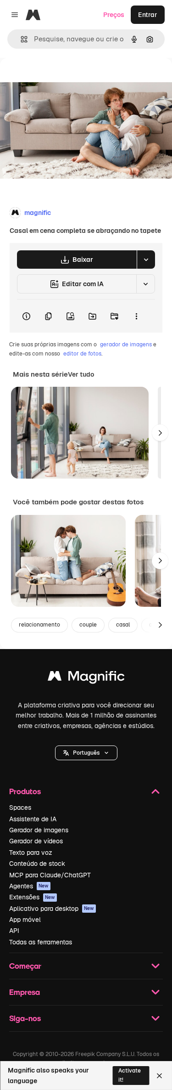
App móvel (25, 919)
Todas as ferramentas (40, 942)
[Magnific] (86, 678)
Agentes (29, 886)
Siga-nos (25, 1018)
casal (123, 624)
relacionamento (39, 624)
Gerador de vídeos (36, 841)
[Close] (159, 1075)
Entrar (147, 15)
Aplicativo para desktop (51, 908)
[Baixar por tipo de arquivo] (146, 259)
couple (88, 624)
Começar (25, 966)
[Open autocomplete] (20, 39)
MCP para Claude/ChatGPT (50, 875)
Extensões (32, 897)
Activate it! (129, 1075)
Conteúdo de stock (37, 863)
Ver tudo (81, 374)
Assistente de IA (32, 819)
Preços (113, 15)
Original (59, 78)
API (14, 930)
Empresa (24, 992)
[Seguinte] (160, 433)
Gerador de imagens (38, 830)
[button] (86, 752)
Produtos (25, 791)
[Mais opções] (136, 316)
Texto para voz (30, 852)
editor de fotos (82, 353)
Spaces (20, 807)
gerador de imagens (126, 344)
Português (86, 753)
